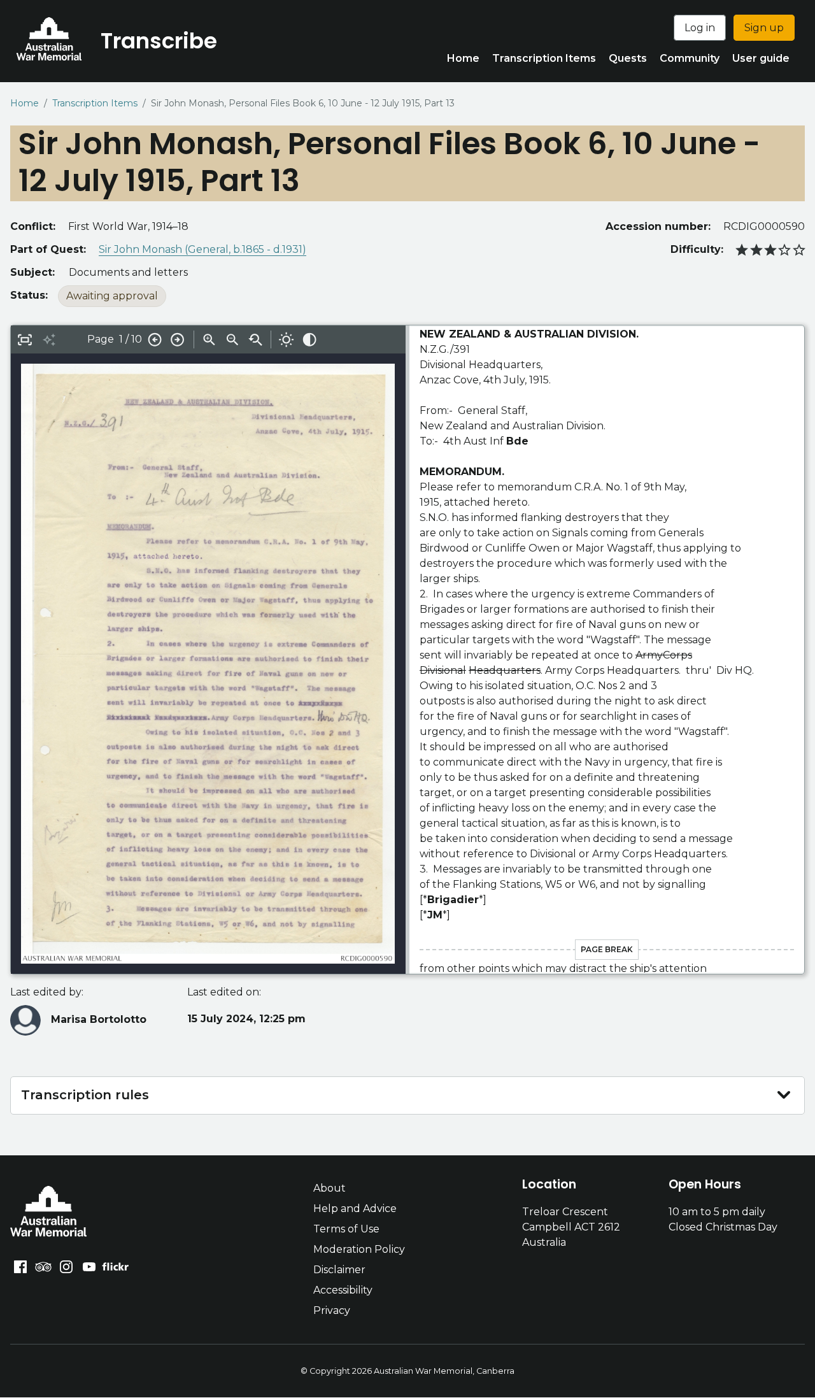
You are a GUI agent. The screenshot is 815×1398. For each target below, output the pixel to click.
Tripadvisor (43, 1267)
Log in (699, 28)
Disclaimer (339, 1270)
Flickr (117, 1267)
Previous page (155, 339)
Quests (628, 58)
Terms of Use (346, 1229)
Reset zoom (255, 339)
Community (689, 58)
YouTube (89, 1267)
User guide (761, 58)
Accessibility (342, 1290)
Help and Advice (355, 1208)
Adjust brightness (286, 339)
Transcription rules (85, 1094)
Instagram (66, 1267)
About (329, 1188)
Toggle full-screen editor (25, 339)
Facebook (20, 1267)
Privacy (331, 1310)
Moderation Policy (359, 1249)
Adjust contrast (309, 339)
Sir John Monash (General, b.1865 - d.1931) (202, 249)
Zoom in (209, 339)
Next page (177, 339)
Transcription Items (544, 58)
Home (463, 58)
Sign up (764, 28)
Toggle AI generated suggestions (49, 339)
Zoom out (232, 339)
